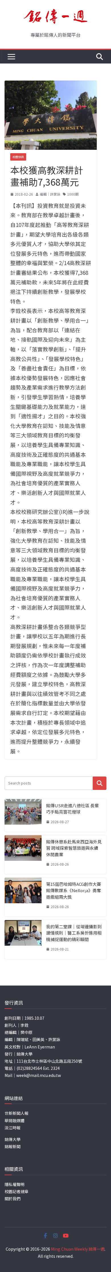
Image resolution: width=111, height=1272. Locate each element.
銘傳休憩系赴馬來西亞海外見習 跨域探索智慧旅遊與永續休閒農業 (74, 848)
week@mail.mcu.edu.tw (38, 1075)
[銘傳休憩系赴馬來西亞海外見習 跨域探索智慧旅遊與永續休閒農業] (23, 854)
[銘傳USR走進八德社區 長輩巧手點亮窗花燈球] (23, 815)
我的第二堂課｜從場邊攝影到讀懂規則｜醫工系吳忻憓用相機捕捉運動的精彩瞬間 (74, 932)
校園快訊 (18, 157)
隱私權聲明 (14, 1184)
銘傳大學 (12, 1139)
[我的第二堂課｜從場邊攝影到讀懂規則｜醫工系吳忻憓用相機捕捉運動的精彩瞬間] (23, 939)
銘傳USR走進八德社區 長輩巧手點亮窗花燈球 (72, 808)
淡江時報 (12, 1127)
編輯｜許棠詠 (50, 194)
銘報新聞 (12, 1146)
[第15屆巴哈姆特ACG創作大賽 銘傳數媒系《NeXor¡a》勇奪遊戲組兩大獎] (23, 897)
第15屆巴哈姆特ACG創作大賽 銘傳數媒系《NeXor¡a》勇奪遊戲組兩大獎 (73, 890)
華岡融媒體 (14, 1120)
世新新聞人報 (16, 1113)
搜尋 (99, 783)
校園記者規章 (16, 1191)
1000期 (73, 194)
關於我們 (12, 1198)
